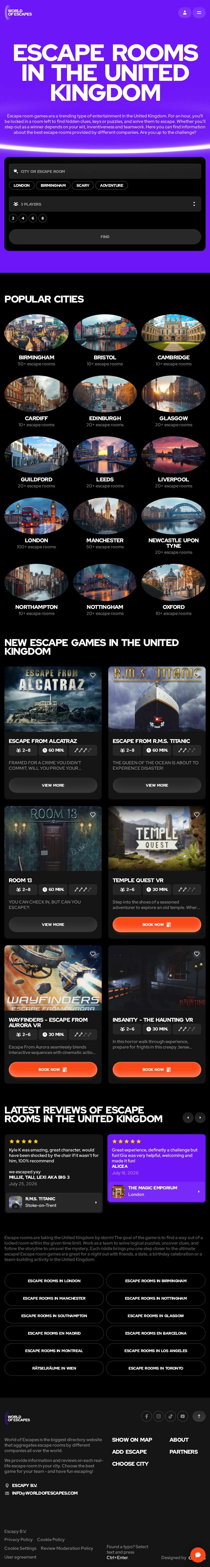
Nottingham (105, 607)
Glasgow (173, 418)
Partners (184, 1452)
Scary (83, 185)
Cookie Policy (51, 1539)
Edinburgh (105, 418)
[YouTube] (182, 1416)
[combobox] (105, 171)
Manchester (104, 540)
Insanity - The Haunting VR (153, 1019)
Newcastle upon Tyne (173, 543)
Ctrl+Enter (117, 1557)
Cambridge (174, 357)
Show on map (132, 1439)
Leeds (104, 479)
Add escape (129, 1452)
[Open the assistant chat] (198, 1555)
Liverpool (173, 479)
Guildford (36, 479)
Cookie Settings (20, 1548)
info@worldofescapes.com (44, 1493)
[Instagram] (158, 1416)
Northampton (36, 607)
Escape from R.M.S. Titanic (151, 741)
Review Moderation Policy (67, 1548)
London (22, 185)
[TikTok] (170, 1416)
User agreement (20, 1557)
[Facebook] (146, 1416)
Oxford (174, 607)
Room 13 (20, 880)
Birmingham (53, 185)
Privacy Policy (18, 1539)
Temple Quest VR (138, 880)
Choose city (130, 1464)
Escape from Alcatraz (43, 741)
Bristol (105, 357)
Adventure (111, 185)
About (179, 1439)
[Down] (194, 205)
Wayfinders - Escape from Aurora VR (48, 1022)
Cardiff (36, 418)
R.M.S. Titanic (40, 1199)
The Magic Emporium (152, 1188)
